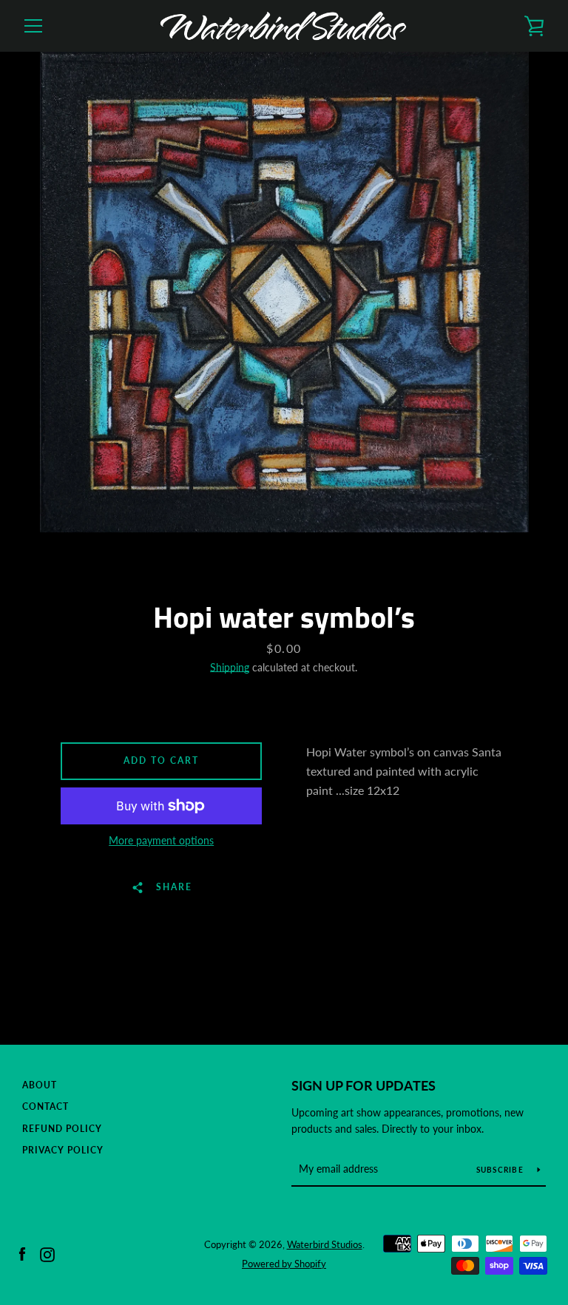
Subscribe (501, 1169)
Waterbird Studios (324, 1244)
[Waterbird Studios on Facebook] (22, 1253)
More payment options (161, 840)
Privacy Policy (63, 1150)
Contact (45, 1106)
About (39, 1085)
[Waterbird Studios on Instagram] (47, 1253)
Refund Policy (62, 1128)
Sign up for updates (363, 1085)
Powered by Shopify (284, 1264)
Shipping (229, 667)
